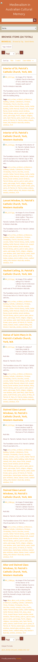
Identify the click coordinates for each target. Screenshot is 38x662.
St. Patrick (19, 120)
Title (12, 60)
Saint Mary (20, 392)
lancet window (13, 111)
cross (17, 457)
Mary (32, 385)
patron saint (23, 113)
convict (26, 104)
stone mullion (18, 258)
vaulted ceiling (13, 190)
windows (6, 125)
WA (9, 122)
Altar (9, 600)
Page (8, 54)
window (27, 122)
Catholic (12, 102)
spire (32, 118)
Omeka (18, 658)
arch (9, 99)
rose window (7, 253)
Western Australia (17, 122)
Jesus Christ (21, 461)
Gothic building (19, 459)
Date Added (27, 60)
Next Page (21, 52)
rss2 (27, 650)
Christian (27, 102)
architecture (27, 99)
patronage (11, 115)
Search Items (29, 41)
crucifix (21, 457)
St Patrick (11, 120)
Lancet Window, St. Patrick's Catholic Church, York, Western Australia (18, 204)
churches (20, 104)
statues (30, 120)
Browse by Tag (18, 41)
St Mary (29, 395)
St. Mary (12, 397)
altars (13, 600)
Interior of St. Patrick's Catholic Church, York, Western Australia (15, 136)
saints (18, 118)
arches (13, 99)
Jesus (14, 461)
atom (3, 650)
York (11, 125)
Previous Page (3, 52)
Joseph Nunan (13, 614)
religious (29, 115)
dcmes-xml (10, 650)
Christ (26, 452)
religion (23, 115)
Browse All (6, 41)
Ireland (22, 109)
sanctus (10, 623)
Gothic (27, 106)
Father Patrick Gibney (16, 106)
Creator (18, 60)
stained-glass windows (17, 628)
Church (14, 104)
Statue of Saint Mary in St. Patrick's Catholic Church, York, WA (17, 338)
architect (20, 99)
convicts (6, 106)
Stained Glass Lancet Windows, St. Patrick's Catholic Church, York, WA (17, 493)
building (5, 102)
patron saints (7, 619)
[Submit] (34, 20)
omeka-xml (22, 650)
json (15, 650)
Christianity (7, 104)
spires (5, 120)
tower (5, 122)
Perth (18, 115)
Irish (26, 109)
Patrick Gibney (8, 113)
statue (25, 120)
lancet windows (24, 111)
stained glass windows (20, 475)
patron (16, 113)
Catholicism (19, 102)
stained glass (7, 475)
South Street (25, 118)
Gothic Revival (14, 109)
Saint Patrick (11, 118)
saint (4, 118)
